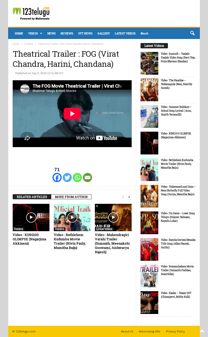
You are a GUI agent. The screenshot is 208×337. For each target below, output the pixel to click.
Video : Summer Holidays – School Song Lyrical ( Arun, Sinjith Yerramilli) (176, 110)
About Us (127, 331)
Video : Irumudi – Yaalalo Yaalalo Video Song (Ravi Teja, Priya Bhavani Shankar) (178, 57)
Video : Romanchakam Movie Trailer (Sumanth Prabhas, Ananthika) (177, 270)
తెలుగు (144, 33)
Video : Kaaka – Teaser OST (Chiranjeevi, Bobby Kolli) (176, 295)
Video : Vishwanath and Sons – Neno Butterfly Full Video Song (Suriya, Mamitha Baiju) (178, 190)
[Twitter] (67, 174)
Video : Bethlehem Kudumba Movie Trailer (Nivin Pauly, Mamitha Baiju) (70, 241)
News (51, 33)
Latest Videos (125, 33)
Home (19, 33)
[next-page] (129, 197)
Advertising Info (149, 331)
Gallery (103, 33)
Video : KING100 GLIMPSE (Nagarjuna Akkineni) (29, 239)
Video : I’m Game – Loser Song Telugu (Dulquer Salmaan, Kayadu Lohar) (178, 217)
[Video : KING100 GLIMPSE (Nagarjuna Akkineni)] (31, 217)
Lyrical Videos (104, 229)
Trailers (28, 44)
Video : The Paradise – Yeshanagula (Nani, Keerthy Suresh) (176, 84)
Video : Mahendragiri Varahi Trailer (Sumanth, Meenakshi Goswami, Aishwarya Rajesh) (112, 243)
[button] (192, 33)
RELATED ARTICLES (32, 197)
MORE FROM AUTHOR (71, 197)
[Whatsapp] (77, 174)
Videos (33, 33)
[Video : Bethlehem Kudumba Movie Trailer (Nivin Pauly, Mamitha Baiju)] (72, 217)
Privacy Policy (175, 331)
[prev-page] (123, 197)
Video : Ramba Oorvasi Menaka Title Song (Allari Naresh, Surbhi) (178, 243)
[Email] (87, 174)
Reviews (67, 33)
